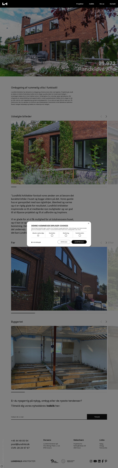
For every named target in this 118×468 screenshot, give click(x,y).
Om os (102, 4)
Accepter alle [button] (79, 242)
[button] (36, 242)
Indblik (91, 4)
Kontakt (113, 4)
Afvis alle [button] (64, 242)
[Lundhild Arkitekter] (4, 4)
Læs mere (78, 229)
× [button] (88, 223)
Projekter (79, 4)
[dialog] (59, 234)
